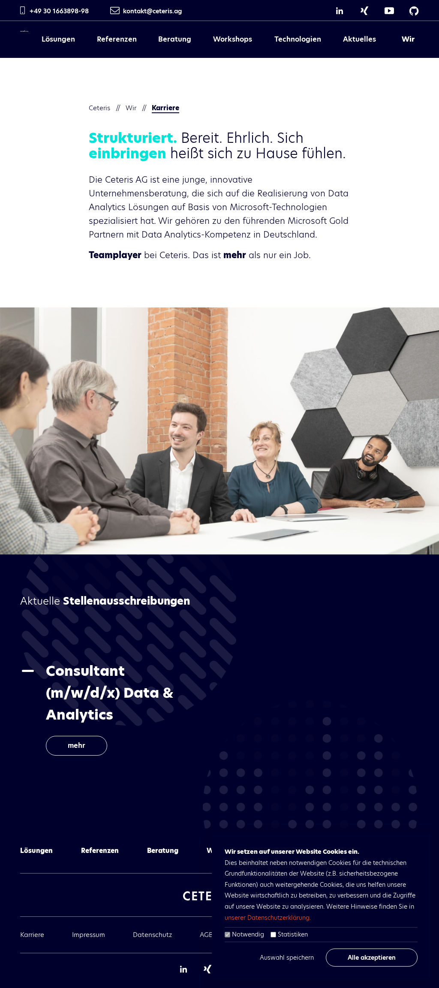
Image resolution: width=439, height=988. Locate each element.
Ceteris (99, 107)
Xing (364, 10)
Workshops (232, 39)
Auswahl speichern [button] (287, 957)
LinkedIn (339, 10)
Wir (408, 39)
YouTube (389, 10)
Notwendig (248, 934)
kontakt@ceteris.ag (152, 11)
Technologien (297, 39)
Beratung (174, 39)
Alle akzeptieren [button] (372, 957)
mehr (76, 745)
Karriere (32, 934)
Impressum (88, 934)
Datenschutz (152, 934)
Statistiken (293, 934)
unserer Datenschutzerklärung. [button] (268, 917)
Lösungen (58, 39)
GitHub (414, 10)
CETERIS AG (24, 37)
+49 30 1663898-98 (59, 11)
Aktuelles (359, 39)
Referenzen (117, 39)
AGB (206, 934)
